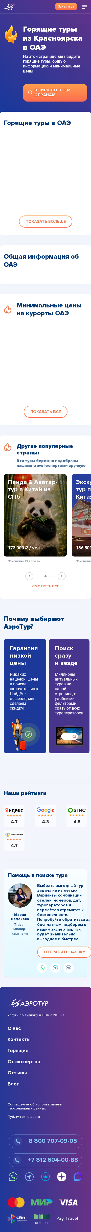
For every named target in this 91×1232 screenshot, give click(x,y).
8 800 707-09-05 (52, 1141)
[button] (45, 221)
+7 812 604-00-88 (52, 1160)
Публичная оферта (24, 1117)
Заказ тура (66, 6)
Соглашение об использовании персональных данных (35, 1106)
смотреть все (45, 586)
